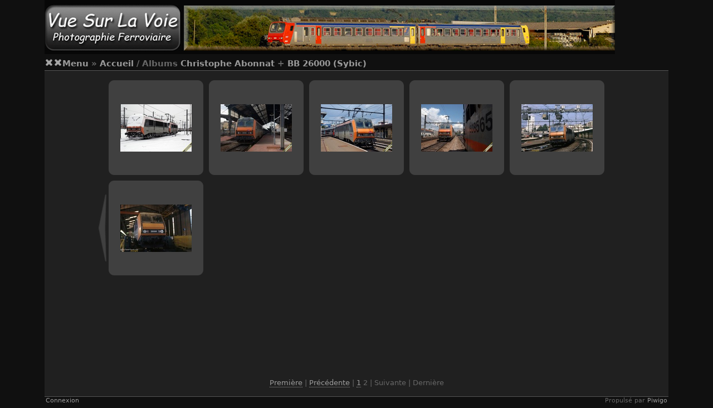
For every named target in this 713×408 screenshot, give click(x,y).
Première (286, 382)
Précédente (329, 382)
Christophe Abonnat (227, 64)
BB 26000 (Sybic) (327, 64)
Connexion (62, 400)
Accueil (117, 64)
